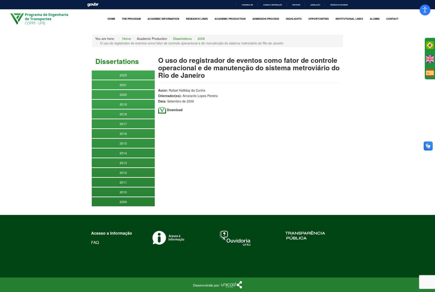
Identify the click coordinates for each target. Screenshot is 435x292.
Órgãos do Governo (339, 5)
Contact (392, 18)
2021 (123, 85)
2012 (123, 172)
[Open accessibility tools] (425, 10)
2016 (123, 133)
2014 (123, 153)
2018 (123, 114)
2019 (123, 104)
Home (111, 18)
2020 (123, 94)
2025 (123, 75)
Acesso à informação (272, 5)
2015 (123, 143)
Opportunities (318, 18)
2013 (123, 163)
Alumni (374, 18)
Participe (296, 5)
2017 (123, 124)
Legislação (315, 5)
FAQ (95, 242)
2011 (123, 182)
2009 (123, 202)
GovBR (93, 4)
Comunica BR (247, 5)
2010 (123, 192)
